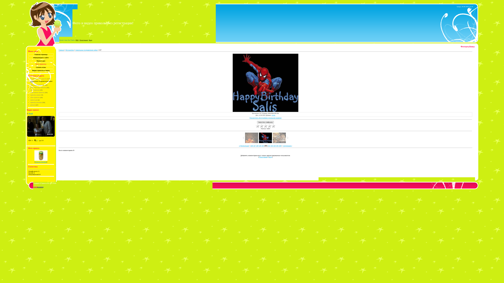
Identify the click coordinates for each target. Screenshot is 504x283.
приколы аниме (35, 95)
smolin (273, 115)
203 (272, 146)
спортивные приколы (37, 92)
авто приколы (34, 90)
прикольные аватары (37, 85)
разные (32, 105)
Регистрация (84, 40)
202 (269, 146)
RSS (77, 40)
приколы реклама (36, 102)
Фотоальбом (70, 50)
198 (257, 146)
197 (254, 146)
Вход (90, 40)
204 (274, 146)
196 (252, 146)
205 (277, 146)
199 (260, 146)
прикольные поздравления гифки (41, 81)
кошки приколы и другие (38, 79)
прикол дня (34, 100)
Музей (31, 113)
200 (263, 146)
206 (280, 146)
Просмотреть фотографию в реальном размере (266, 118)
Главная (61, 50)
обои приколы (35, 97)
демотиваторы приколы (38, 87)
